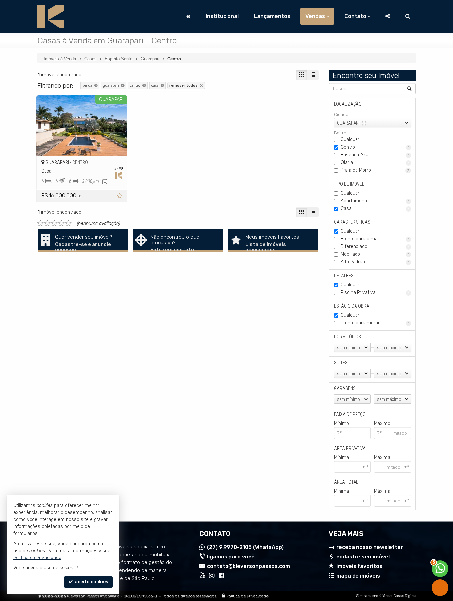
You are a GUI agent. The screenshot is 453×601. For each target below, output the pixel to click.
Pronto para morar (375, 323)
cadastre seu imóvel (363, 557)
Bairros (341, 132)
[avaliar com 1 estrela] (40, 223)
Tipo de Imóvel (349, 184)
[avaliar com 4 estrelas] (61, 223)
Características (352, 222)
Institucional (222, 16)
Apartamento (375, 201)
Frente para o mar (375, 239)
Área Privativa (350, 448)
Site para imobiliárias (373, 596)
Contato (355, 16)
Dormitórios (347, 336)
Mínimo (341, 423)
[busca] (407, 16)
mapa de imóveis (358, 576)
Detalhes (344, 275)
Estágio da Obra (351, 306)
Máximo (382, 423)
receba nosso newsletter (369, 547)
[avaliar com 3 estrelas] (54, 223)
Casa (375, 208)
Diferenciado (375, 246)
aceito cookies (91, 582)
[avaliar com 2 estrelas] (47, 223)
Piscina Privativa (375, 292)
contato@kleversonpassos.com (248, 566)
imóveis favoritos (359, 566)
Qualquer (350, 139)
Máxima (382, 457)
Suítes (341, 362)
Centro (375, 147)
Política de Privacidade (247, 596)
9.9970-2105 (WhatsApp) (245, 547)
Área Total (346, 482)
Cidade (341, 114)
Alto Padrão (375, 262)
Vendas (315, 16)
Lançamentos (272, 16)
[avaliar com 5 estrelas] (68, 223)
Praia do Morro (375, 170)
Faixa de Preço (350, 414)
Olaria (375, 162)
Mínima (341, 457)
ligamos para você (231, 557)
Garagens (345, 388)
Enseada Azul (375, 155)
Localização (348, 104)
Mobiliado (375, 254)
